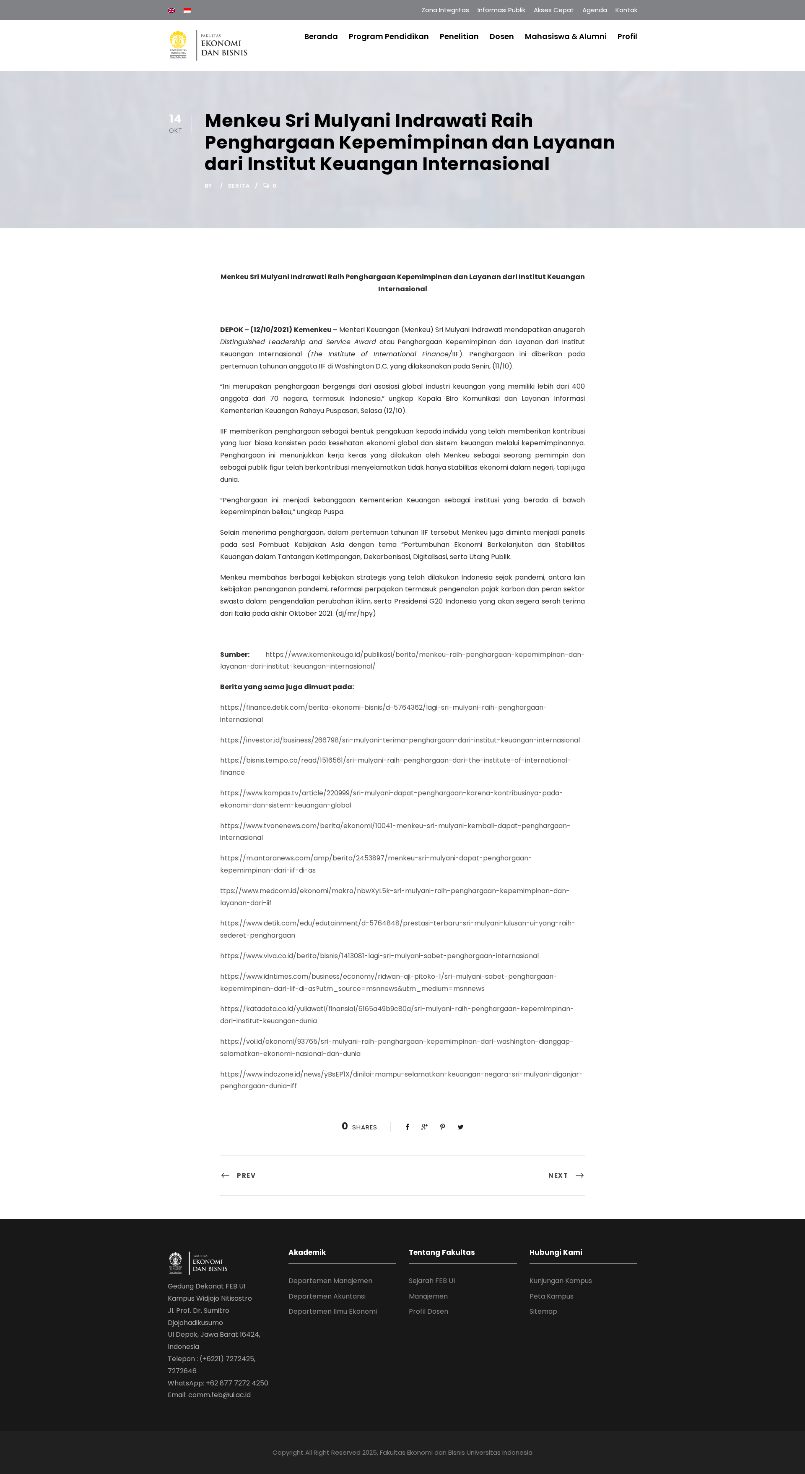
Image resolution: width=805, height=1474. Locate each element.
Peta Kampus (552, 1296)
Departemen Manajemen (330, 1281)
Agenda (594, 9)
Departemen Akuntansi (327, 1296)
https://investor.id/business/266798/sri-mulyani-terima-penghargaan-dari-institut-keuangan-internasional (400, 740)
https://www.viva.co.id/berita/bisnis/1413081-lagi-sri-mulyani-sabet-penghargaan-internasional (379, 956)
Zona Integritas (445, 9)
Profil (627, 36)
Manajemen (428, 1296)
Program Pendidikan (389, 36)
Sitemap (543, 1311)
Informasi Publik (501, 9)
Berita (239, 186)
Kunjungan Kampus (561, 1281)
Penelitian (459, 36)
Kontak (626, 9)
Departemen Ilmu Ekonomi (332, 1311)
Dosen (502, 36)
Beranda (321, 36)
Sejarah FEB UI (432, 1281)
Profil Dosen (428, 1311)
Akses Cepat (554, 9)
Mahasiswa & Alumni (566, 36)
